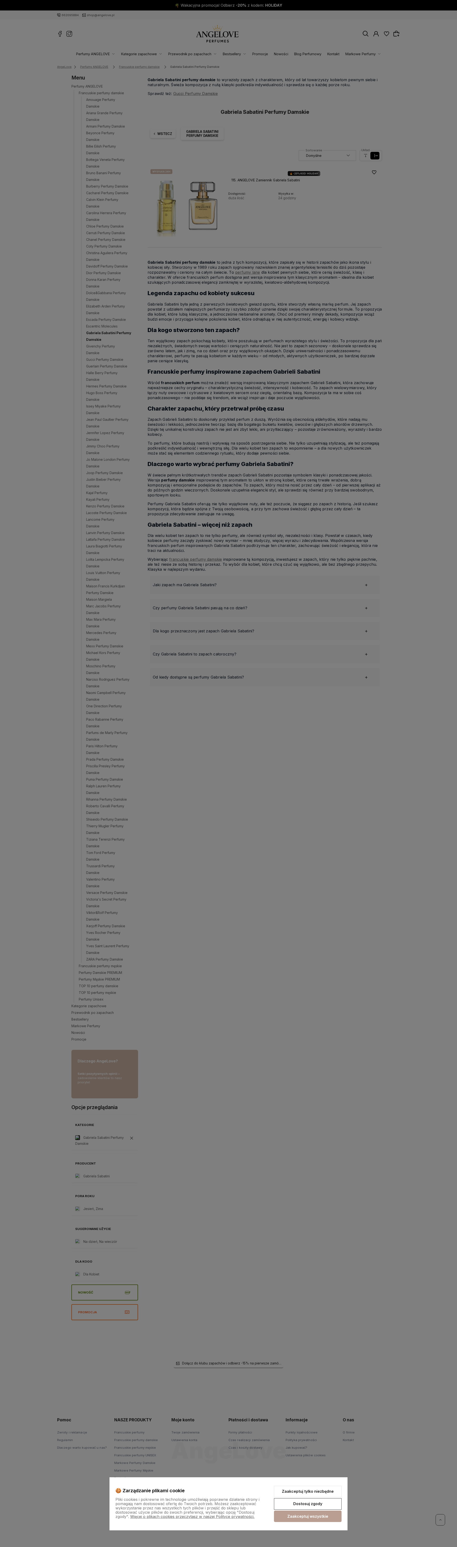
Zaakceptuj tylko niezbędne (308, 1491)
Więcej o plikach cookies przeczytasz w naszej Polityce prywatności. (192, 1516)
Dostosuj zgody (307, 1503)
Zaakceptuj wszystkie (307, 1516)
